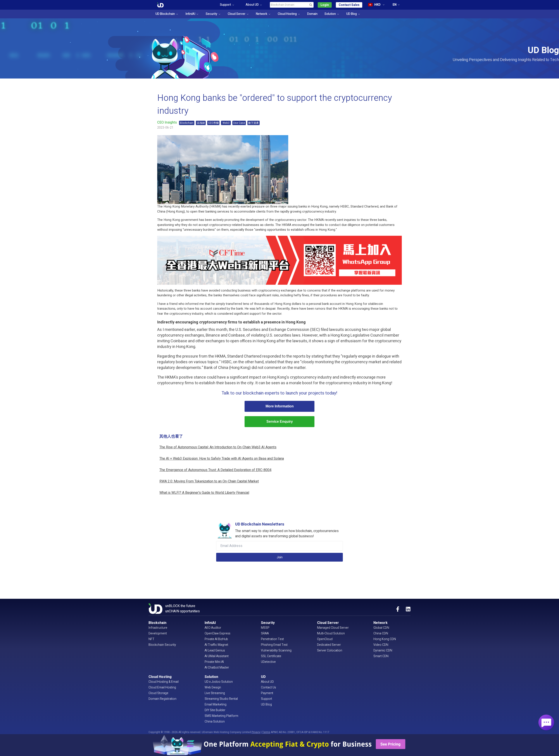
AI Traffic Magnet (216, 645)
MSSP (265, 627)
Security (211, 14)
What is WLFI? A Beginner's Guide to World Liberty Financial (204, 492)
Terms (266, 732)
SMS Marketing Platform (221, 716)
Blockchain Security (162, 645)
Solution (330, 14)
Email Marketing (215, 704)
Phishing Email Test (274, 645)
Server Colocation (329, 650)
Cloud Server (236, 14)
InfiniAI (190, 14)
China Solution (215, 721)
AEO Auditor (213, 627)
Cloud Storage (158, 693)
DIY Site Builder (215, 710)
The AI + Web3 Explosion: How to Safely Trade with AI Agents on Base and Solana (221, 458)
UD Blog (351, 14)
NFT (151, 639)
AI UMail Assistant (217, 656)
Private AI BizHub (216, 639)
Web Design (213, 687)
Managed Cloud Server (333, 627)
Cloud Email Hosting (162, 687)
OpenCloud (325, 639)
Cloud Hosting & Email (163, 681)
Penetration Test (272, 639)
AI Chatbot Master (217, 667)
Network (261, 14)
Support (266, 699)
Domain (312, 14)
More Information (280, 406)
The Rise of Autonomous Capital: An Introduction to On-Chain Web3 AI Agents (217, 447)
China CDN (380, 633)
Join (280, 557)
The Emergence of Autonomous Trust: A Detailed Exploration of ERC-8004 (215, 470)
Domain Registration (162, 699)
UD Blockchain (165, 14)
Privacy (256, 732)
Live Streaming (215, 693)
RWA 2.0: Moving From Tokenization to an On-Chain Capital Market (209, 481)
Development (157, 633)
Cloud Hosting (287, 14)
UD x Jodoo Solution (219, 681)
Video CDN (380, 645)
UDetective (268, 662)
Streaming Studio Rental (221, 699)
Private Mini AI (214, 662)
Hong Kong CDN (384, 639)
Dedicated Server (329, 645)
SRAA (265, 633)
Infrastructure (157, 627)
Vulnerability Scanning (276, 650)
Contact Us (268, 687)
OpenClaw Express (217, 633)
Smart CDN (380, 656)
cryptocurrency (313, 211)
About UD (267, 681)
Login (325, 5)
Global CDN (381, 627)
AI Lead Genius (215, 650)
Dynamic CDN (382, 650)
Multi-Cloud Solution (331, 633)
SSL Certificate (271, 656)
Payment (267, 693)
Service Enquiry (279, 421)
